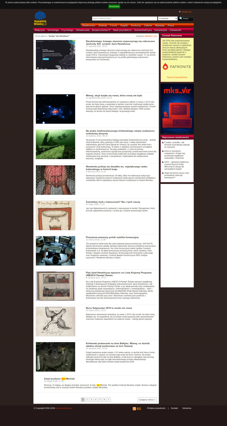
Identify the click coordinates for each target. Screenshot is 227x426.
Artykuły (103, 25)
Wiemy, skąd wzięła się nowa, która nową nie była (114, 95)
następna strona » (147, 400)
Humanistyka (160, 30)
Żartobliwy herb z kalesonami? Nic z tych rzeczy (113, 202)
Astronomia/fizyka (143, 30)
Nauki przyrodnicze (122, 30)
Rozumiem (114, 6)
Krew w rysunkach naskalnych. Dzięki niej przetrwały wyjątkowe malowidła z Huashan (174, 154)
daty (155, 36)
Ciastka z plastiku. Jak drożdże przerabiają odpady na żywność (177, 144)
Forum (113, 25)
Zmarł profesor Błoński (59, 378)
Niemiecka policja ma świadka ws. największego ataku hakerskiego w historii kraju (116, 167)
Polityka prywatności (156, 408)
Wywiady (160, 25)
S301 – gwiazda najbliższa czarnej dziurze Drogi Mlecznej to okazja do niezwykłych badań (176, 165)
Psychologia (67, 30)
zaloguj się (186, 12)
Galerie (148, 25)
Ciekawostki (175, 30)
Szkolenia (186, 408)
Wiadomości (88, 25)
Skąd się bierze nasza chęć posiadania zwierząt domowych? (176, 175)
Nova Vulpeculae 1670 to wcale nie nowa (109, 308)
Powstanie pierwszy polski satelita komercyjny (112, 237)
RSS (139, 408)
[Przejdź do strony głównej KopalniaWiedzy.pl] (40, 19)
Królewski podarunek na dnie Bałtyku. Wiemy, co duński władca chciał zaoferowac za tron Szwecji (118, 344)
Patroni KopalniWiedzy (177, 77)
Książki (124, 25)
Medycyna (40, 30)
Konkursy (136, 25)
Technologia (53, 30)
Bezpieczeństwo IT (101, 30)
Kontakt (174, 408)
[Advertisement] (96, 82)
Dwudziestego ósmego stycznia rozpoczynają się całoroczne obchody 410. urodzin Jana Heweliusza (120, 42)
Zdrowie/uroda (82, 30)
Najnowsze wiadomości (175, 137)
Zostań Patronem (172, 35)
